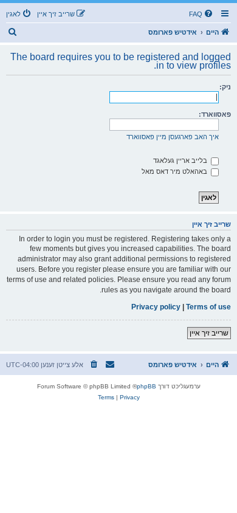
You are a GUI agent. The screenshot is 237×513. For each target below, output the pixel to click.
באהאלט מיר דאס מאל (175, 171)
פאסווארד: (215, 114)
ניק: (225, 87)
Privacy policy (155, 307)
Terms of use (208, 307)
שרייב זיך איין (209, 333)
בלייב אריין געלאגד (181, 160)
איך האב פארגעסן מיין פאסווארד (172, 136)
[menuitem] (202, 14)
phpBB (146, 386)
